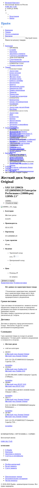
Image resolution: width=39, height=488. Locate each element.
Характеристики (7, 283)
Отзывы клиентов (16, 65)
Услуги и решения (12, 34)
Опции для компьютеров (19, 102)
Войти (12, 18)
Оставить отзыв (15, 163)
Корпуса (13, 84)
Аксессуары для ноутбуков (19, 107)
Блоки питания (15, 73)
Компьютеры (14, 100)
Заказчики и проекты (17, 53)
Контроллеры (15, 82)
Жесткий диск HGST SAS (14, 386)
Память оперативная (17, 90)
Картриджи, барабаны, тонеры (21, 141)
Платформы (14, 104)
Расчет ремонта (15, 151)
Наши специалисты (17, 159)
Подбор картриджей (17, 149)
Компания (9, 30)
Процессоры (14, 94)
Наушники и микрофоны (19, 124)
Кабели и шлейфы (16, 80)
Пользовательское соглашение (16, 478)
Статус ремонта (15, 147)
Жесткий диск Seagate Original (16, 356)
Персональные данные (13, 476)
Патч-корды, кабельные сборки (21, 167)
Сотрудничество (16, 59)
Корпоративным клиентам (19, 61)
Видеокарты (14, 75)
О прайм (13, 50)
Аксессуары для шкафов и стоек (21, 163)
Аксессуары (14, 71)
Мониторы (14, 122)
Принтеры (13, 126)
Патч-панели (14, 169)
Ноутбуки (13, 109)
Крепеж (12, 165)
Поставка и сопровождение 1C (21, 133)
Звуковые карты (15, 79)
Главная (8, 166)
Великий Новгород (12, 3)
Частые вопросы (11, 480)
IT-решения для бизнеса (18, 132)
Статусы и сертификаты (18, 55)
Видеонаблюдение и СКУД (20, 135)
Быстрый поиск (31, 38)
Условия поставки (20, 283)
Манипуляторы (15, 120)
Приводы (13, 92)
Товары (8, 32)
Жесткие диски (15, 77)
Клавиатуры (14, 117)
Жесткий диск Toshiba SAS (15, 371)
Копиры (12, 119)
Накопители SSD (16, 88)
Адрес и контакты (16, 157)
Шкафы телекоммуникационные (22, 171)
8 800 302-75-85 (11, 6)
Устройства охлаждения (18, 96)
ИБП (11, 115)
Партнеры (13, 52)
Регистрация (14, 16)
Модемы (13, 152)
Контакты (8, 36)
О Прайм (8, 450)
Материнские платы (17, 86)
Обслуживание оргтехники (20, 143)
